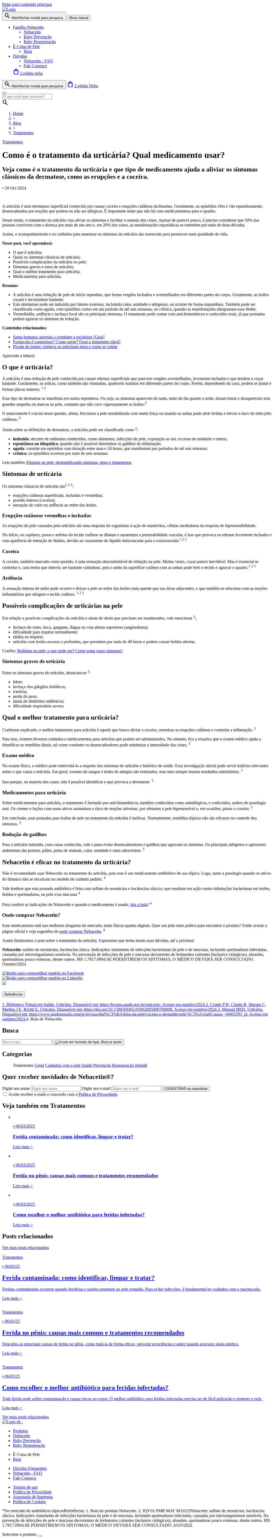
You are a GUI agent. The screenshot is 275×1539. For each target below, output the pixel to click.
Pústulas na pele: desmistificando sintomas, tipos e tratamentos (78, 462)
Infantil (141, 1065)
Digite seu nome (16, 1088)
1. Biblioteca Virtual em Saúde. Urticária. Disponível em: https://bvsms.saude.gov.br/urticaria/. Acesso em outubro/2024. (104, 1004)
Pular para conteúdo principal (27, 4)
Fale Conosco (35, 66)
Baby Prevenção (38, 37)
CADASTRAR (186, 1089)
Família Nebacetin (28, 27)
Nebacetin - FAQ (38, 61)
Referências (13, 994)
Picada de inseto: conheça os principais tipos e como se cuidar (65, 346)
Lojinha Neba (82, 86)
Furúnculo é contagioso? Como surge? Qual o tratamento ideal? (67, 342)
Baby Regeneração (40, 41)
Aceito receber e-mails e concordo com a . (63, 1094)
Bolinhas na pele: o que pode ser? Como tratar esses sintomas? (70, 651)
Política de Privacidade (97, 1094)
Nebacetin (32, 32)
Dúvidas (20, 56)
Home (18, 113)
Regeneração (123, 1065)
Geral (39, 1065)
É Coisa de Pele (26, 46)
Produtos (20, 1431)
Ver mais (25, 1247)
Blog (28, 51)
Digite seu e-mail (96, 1088)
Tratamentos (23, 133)
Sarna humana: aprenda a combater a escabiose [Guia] (58, 337)
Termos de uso (25, 1487)
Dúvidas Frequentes (30, 1468)
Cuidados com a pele (63, 1065)
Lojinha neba (28, 73)
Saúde (87, 1065)
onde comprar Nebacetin (80, 931)
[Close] (4, 93)
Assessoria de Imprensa (33, 1497)
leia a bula (138, 904)
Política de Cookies (29, 1501)
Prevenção (102, 1065)
